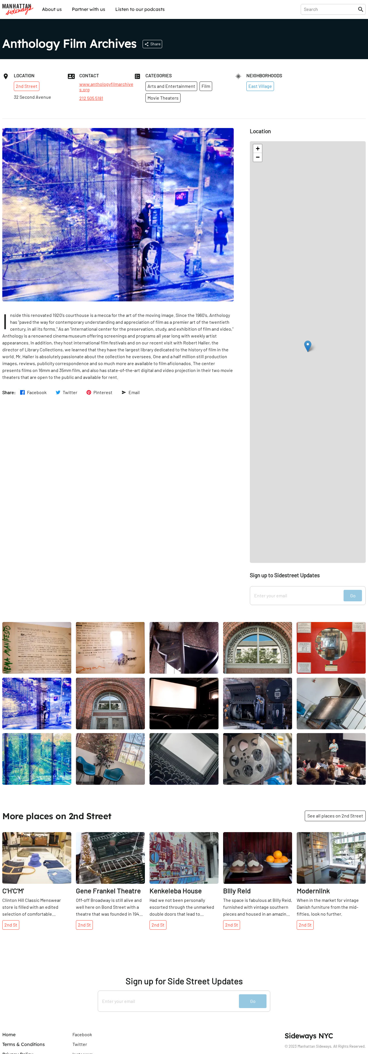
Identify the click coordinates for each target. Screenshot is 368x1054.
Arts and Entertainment (171, 86)
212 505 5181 (91, 98)
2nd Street (26, 86)
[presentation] (330, 9)
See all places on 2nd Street (335, 815)
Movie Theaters (163, 97)
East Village (260, 86)
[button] (307, 346)
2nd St (10, 924)
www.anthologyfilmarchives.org (106, 87)
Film (206, 86)
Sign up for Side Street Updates (184, 981)
